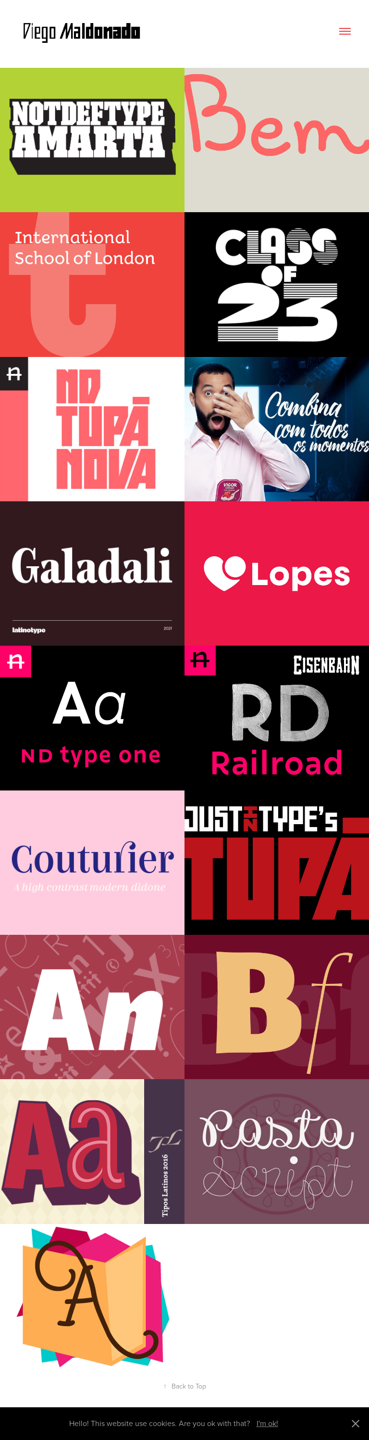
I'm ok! (267, 1423)
